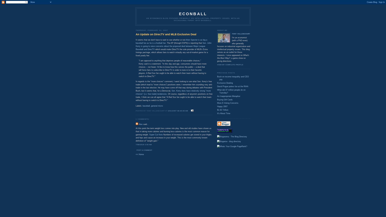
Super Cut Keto (156, 135)
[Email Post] (191, 111)
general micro (157, 106)
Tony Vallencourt (241, 34)
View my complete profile (230, 65)
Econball (193, 14)
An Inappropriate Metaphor (228, 96)
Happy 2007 (222, 106)
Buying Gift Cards (225, 100)
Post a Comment (144, 150)
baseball (146, 106)
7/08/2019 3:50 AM (144, 144)
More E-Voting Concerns (227, 103)
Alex (141, 124)
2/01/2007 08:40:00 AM (178, 111)
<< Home (140, 154)
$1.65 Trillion (222, 110)
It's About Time (223, 113)
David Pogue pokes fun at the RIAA (232, 86)
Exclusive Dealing (225, 83)
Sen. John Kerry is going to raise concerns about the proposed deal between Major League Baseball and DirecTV (173, 46)
